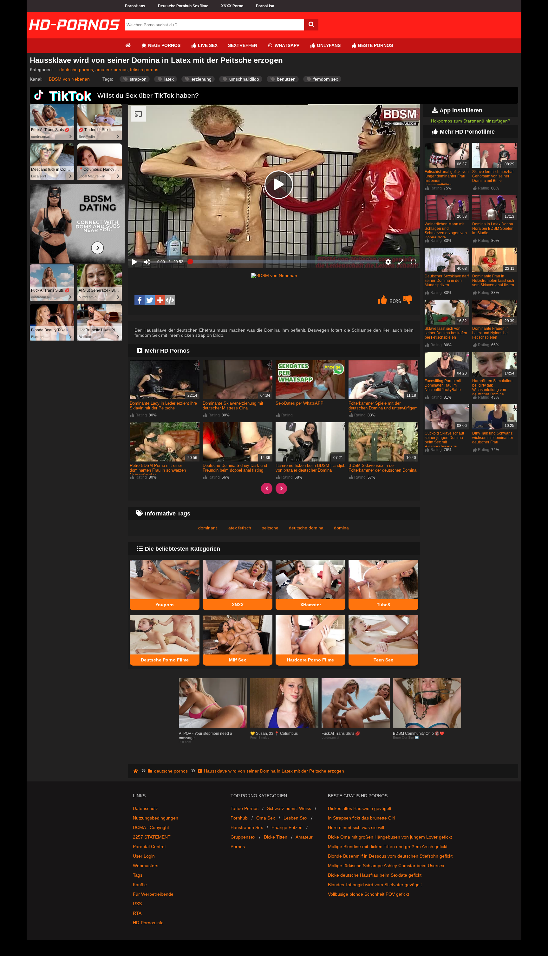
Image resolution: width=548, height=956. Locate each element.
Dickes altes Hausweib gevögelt (359, 808)
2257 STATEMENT (152, 837)
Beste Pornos (375, 45)
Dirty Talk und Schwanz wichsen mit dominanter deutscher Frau (492, 437)
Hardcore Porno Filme (310, 659)
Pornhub (239, 817)
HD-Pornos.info (148, 922)
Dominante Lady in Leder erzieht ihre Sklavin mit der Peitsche (163, 405)
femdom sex (325, 79)
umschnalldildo (243, 79)
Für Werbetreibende (153, 894)
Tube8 (383, 604)
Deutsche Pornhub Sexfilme (183, 6)
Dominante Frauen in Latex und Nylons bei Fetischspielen (490, 333)
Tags (137, 875)
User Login (144, 856)
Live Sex (207, 45)
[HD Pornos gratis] (74, 35)
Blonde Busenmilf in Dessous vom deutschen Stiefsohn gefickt (390, 856)
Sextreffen (242, 45)
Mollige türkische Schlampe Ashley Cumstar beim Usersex (386, 865)
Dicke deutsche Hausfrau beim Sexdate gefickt (374, 875)
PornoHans (135, 6)
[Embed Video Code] (170, 300)
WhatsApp (286, 45)
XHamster (310, 604)
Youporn (164, 604)
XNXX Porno (232, 6)
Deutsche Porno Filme (165, 659)
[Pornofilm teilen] (160, 300)
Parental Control (149, 846)
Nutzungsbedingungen (155, 817)
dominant (207, 527)
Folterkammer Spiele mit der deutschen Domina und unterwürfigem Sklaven (383, 408)
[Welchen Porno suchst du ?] (311, 24)
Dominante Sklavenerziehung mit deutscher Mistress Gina (233, 405)
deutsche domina (306, 527)
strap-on (137, 79)
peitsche (270, 527)
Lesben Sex (295, 817)
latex (168, 79)
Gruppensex (243, 837)
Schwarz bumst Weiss (289, 808)
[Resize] (401, 262)
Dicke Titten (275, 837)
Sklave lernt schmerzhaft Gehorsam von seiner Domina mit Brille (493, 176)
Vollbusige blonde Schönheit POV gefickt (368, 894)
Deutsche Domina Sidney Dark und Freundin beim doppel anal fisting (235, 468)
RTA (137, 913)
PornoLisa (265, 6)
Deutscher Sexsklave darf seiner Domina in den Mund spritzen (447, 280)
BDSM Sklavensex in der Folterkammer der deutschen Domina (382, 468)
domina (341, 527)
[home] (136, 771)
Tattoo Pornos (244, 808)
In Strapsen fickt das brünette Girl (361, 817)
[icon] (128, 45)
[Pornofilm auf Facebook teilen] (139, 300)
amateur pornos (111, 69)
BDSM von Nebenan (69, 79)
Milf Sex (237, 659)
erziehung (201, 79)
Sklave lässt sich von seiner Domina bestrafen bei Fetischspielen (446, 333)
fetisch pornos (144, 69)
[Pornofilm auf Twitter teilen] (150, 300)
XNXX (238, 604)
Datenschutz (145, 808)
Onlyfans (328, 45)
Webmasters (145, 865)
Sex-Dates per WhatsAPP (299, 403)
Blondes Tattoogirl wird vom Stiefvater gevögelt (375, 884)
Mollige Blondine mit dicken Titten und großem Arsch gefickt (387, 846)
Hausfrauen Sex (247, 827)
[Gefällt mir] (382, 301)
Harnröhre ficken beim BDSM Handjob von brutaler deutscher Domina (310, 468)
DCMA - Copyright (151, 827)
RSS (137, 903)
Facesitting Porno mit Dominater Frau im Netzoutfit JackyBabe (443, 385)
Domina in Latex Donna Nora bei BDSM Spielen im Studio (492, 228)
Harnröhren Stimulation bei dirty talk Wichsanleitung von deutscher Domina (492, 387)
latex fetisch (239, 527)
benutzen (286, 79)
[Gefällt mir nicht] (408, 301)
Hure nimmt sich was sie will (356, 827)
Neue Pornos (163, 45)
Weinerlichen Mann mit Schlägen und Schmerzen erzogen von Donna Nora (446, 231)
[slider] (158, 242)
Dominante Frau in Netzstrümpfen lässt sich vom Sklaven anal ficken (493, 280)
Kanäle (140, 884)
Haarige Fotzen (287, 827)
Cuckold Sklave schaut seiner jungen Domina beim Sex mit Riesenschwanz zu (444, 440)
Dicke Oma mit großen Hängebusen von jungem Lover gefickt (390, 837)
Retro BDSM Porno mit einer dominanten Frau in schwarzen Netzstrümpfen (158, 470)
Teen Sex (383, 659)
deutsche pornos (76, 69)
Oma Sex (265, 817)
